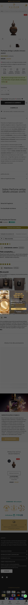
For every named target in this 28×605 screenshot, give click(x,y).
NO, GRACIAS (18, 311)
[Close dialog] (27, 291)
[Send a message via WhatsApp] (25, 596)
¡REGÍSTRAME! (18, 308)
